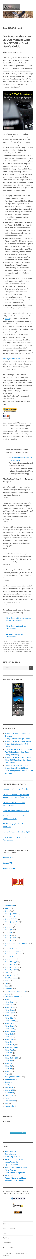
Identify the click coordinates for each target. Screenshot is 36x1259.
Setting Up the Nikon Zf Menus (16, 768)
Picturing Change (8, 1253)
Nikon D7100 (9, 1023)
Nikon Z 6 (8, 1053)
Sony (7, 1085)
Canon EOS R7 (10, 956)
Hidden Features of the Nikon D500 (16, 832)
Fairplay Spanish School (14, 1157)
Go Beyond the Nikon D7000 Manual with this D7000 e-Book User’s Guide (18, 41)
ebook (31, 647)
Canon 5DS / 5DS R (12, 922)
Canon (7, 911)
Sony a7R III (9, 1090)
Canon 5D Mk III (11, 919)
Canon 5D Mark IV (12, 914)
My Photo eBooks (11, 1165)
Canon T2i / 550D (11, 962)
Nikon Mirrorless (11, 1047)
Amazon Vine (10, 906)
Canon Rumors (10, 1154)
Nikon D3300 (10, 1002)
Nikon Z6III (9, 1063)
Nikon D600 (9, 1015)
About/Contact (8, 1247)
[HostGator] (18, 1198)
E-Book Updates (9, 1229)
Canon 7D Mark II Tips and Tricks (15, 789)
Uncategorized (10, 1101)
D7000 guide (14, 647)
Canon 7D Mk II (10, 938)
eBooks (20, 641)
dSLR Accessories (11, 978)
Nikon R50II (9, 1050)
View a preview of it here (12, 359)
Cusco (7, 972)
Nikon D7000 (27, 641)
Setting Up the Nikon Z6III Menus (18, 757)
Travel (7, 1098)
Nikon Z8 (8, 1066)
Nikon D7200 (10, 1026)
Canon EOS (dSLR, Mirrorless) (16, 943)
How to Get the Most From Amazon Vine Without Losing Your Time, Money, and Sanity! (18, 752)
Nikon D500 (9, 1005)
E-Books (6, 1224)
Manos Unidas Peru (12, 1162)
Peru (6, 1074)
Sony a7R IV (9, 1093)
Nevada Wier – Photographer (16, 1167)
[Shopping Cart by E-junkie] (18, 1212)
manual (10, 649)
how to (5, 649)
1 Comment (27, 651)
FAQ (6, 983)
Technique (9, 1095)
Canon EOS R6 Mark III (13, 954)
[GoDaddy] (18, 1205)
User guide (18, 651)
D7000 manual (23, 647)
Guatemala (9, 989)
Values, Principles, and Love (15, 1178)
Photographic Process (13, 1077)
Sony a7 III (9, 1087)
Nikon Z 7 (8, 1055)
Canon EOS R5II (11, 948)
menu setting (17, 649)
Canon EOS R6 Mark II (13, 951)
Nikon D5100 (9, 1007)
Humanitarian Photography (15, 991)
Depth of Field (10, 975)
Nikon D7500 (10, 1031)
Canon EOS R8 (10, 959)
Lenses (7, 994)
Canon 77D (9, 932)
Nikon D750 (9, 1029)
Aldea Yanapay (10, 1151)
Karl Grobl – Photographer (15, 1159)
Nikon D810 (9, 1037)
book (22, 643)
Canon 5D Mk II (11, 916)
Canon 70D (9, 930)
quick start (11, 651)
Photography (15, 643)
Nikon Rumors (10, 1170)
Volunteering (10, 1106)
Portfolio (6, 1238)
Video (7, 1103)
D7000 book (17, 645)
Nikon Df (8, 1042)
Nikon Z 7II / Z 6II (11, 1058)
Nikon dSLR (6, 643)
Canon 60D (9, 924)
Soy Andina (9, 1175)
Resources (8, 1082)
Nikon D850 (9, 1039)
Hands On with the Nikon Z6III (16, 765)
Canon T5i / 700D (11, 970)
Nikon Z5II (9, 1061)
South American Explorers (15, 1173)
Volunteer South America (14, 1181)
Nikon (24, 649)
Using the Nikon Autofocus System (16, 810)
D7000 (10, 645)
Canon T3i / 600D (11, 964)
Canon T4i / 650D (11, 967)
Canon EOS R (9, 946)
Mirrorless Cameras (12, 997)
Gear (6, 986)
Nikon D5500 (10, 1013)
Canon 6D (8, 927)
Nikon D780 (9, 1034)
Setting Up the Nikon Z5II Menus (17, 739)
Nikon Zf (8, 1071)
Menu (30, 7)
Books (15, 641)
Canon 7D (8, 935)
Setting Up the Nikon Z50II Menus (18, 741)
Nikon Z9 (8, 1069)
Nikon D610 (9, 1018)
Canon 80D (9, 940)
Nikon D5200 (10, 1010)
